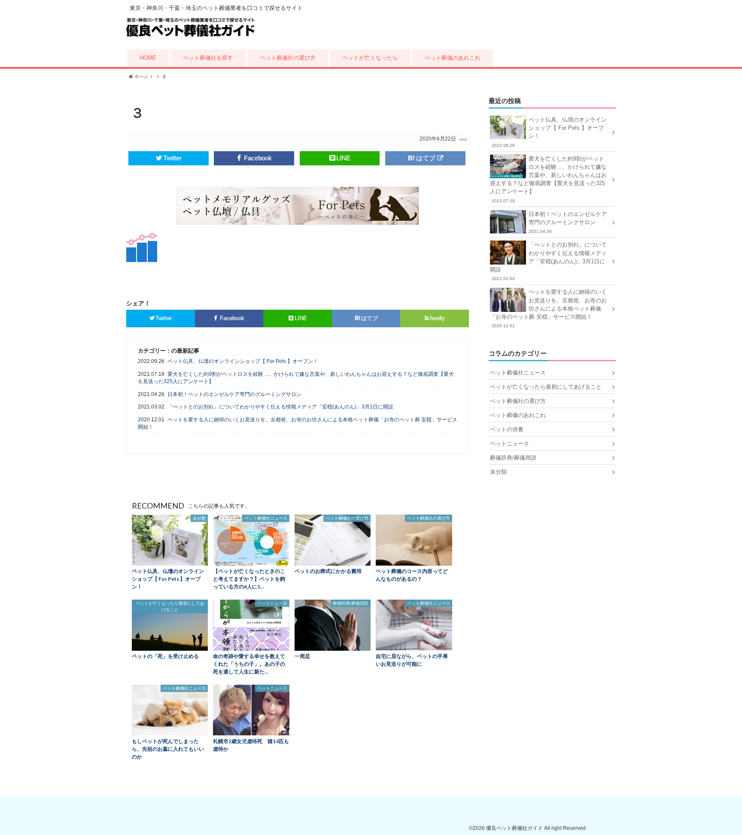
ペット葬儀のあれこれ (452, 58)
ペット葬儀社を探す (208, 58)
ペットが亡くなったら (370, 58)
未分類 (498, 472)
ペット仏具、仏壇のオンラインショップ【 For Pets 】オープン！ (242, 361)
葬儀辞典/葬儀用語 (513, 457)
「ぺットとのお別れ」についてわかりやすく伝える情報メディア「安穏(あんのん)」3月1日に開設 (280, 406)
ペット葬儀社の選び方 (288, 58)
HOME (148, 58)
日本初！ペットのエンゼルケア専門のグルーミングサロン (234, 394)
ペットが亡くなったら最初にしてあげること (546, 387)
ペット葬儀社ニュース (518, 372)
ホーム (141, 76)
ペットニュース (509, 443)
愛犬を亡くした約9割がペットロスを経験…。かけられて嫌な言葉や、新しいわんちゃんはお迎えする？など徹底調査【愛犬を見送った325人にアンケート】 (296, 378)
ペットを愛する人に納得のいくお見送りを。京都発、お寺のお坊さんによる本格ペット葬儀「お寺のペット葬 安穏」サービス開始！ (297, 423)
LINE (343, 158)
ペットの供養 (506, 429)
